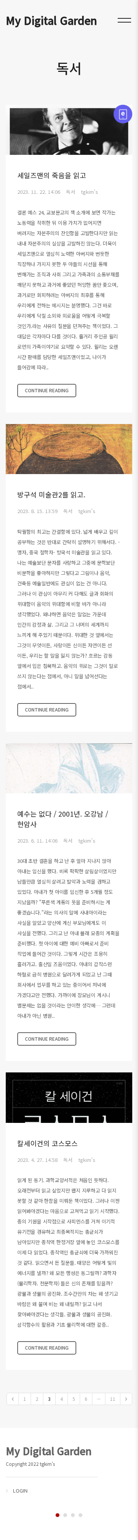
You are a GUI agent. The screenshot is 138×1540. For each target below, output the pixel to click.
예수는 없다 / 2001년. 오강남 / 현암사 (62, 819)
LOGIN (20, 1490)
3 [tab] (73, 1515)
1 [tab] (57, 1515)
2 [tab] (65, 1515)
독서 (70, 191)
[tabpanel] (69, 1468)
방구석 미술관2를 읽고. (51, 494)
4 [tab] (80, 1515)
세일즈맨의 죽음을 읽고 (51, 175)
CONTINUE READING (47, 390)
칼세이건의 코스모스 (47, 1143)
